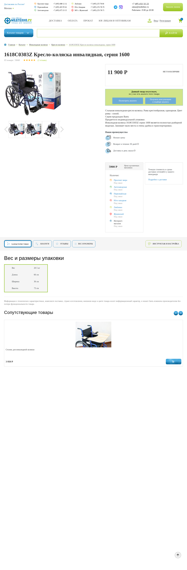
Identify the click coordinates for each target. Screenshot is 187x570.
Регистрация (165, 21)
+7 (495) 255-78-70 (97, 7)
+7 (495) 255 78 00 (97, 4)
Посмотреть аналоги (128, 101)
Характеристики (19, 244)
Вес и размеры (85, 244)
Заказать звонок (173, 7)
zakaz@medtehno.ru (140, 7)
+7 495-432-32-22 (140, 4)
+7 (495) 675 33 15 (60, 10)
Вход (156, 21)
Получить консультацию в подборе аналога (160, 100)
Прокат (88, 20)
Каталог (15, 33)
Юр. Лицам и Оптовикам (115, 20)
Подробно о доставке (157, 180)
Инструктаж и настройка (166, 244)
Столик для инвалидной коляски (20, 350)
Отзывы (64, 244)
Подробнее (112, 159)
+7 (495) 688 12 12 (60, 4)
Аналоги (44, 244)
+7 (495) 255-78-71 (97, 10)
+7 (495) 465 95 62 (60, 7)
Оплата (73, 20)
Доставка (55, 20)
